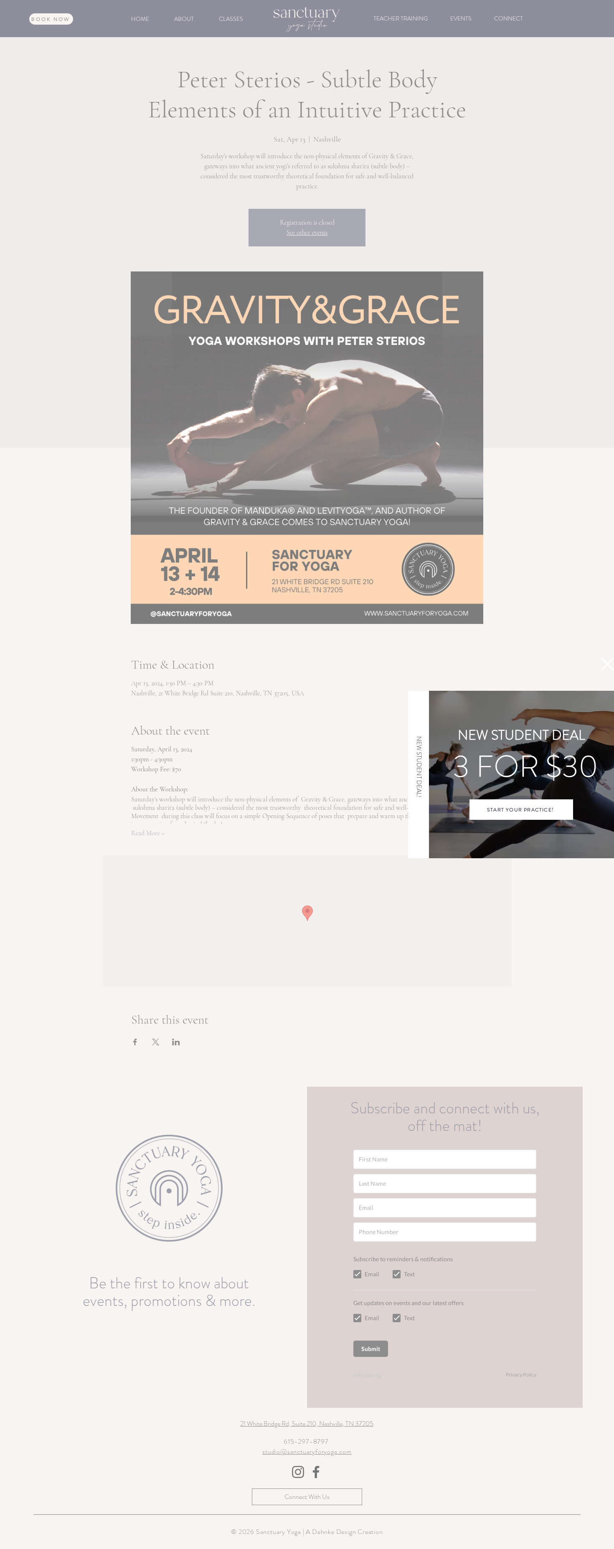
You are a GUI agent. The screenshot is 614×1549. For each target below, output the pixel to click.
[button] (607, 664)
